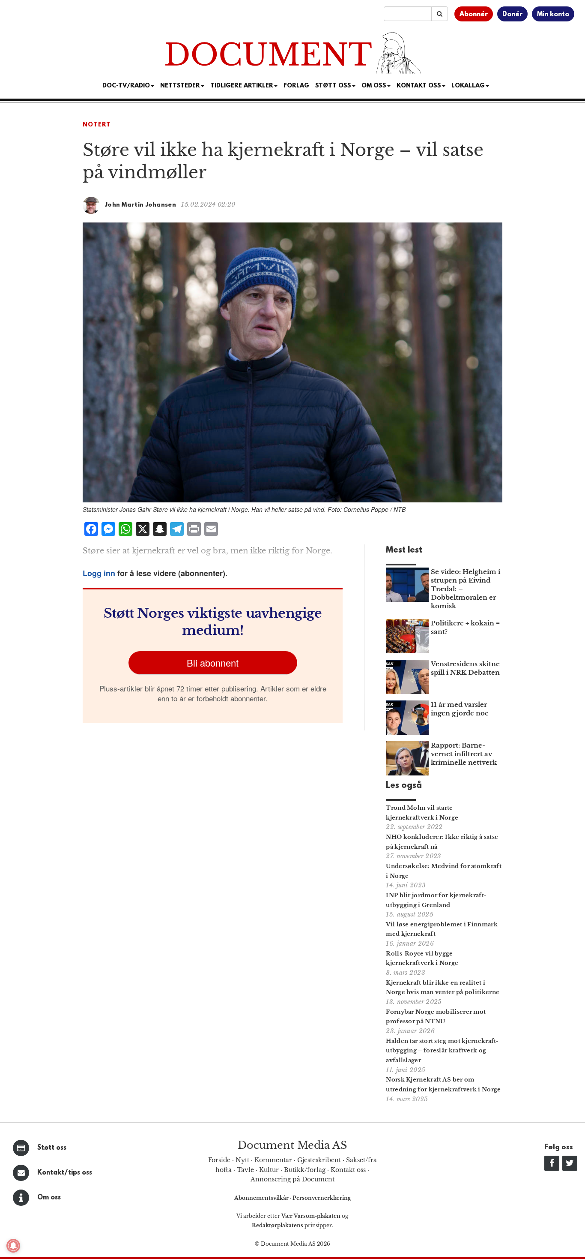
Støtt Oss (333, 86)
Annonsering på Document (292, 1179)
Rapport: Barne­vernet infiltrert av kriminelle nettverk (464, 753)
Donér (512, 14)
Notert (97, 125)
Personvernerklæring (321, 1198)
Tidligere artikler (241, 86)
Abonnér (474, 14)
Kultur (269, 1170)
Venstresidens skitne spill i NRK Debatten (465, 668)
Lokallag (468, 86)
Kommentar (273, 1160)
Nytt (242, 1160)
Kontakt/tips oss (64, 1173)
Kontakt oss (419, 86)
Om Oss (373, 86)
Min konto (553, 14)
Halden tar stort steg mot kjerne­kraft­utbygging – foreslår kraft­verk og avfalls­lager (442, 1050)
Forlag (296, 86)
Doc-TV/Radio (126, 86)
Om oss (49, 1198)
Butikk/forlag (304, 1170)
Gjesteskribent (319, 1160)
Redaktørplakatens (277, 1225)
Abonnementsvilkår (262, 1198)
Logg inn (99, 573)
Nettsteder (180, 86)
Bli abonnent (213, 662)
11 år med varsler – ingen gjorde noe (462, 708)
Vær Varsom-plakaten (310, 1216)
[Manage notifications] (13, 1246)
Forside (219, 1160)
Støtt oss (51, 1148)
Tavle (245, 1170)
